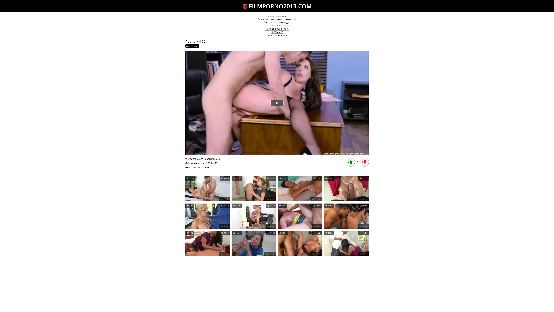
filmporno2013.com (279, 6)
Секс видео (277, 32)
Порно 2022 (277, 25)
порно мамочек (277, 16)
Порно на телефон (277, 35)
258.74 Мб (211, 163)
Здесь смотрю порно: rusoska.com (277, 19)
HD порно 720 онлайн (277, 28)
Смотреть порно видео (277, 22)
